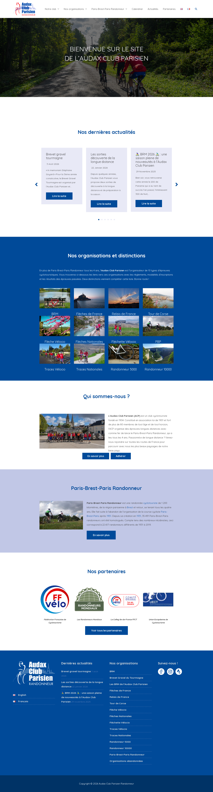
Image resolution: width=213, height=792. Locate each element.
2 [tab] (101, 219)
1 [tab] (98, 219)
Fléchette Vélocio (120, 722)
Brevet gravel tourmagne (56, 156)
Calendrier (137, 8)
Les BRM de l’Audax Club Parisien (129, 684)
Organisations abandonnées (126, 761)
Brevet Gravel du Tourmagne (126, 677)
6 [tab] (114, 219)
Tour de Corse (118, 703)
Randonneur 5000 (120, 741)
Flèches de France (120, 690)
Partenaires (169, 8)
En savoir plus (101, 535)
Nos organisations (74, 8)
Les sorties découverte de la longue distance (103, 158)
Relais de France (119, 696)
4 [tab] (108, 219)
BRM (112, 671)
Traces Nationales (120, 735)
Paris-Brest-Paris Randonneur (108, 8)
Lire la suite (59, 196)
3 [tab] (104, 219)
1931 (139, 515)
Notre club (50, 8)
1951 (109, 515)
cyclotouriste (150, 503)
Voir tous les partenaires (106, 630)
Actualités (153, 8)
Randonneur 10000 (121, 748)
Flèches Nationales (121, 716)
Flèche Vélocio (118, 709)
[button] (196, 9)
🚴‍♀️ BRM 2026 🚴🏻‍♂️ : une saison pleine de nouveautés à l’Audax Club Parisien (151, 159)
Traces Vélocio (118, 728)
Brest (130, 507)
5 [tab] (111, 219)
